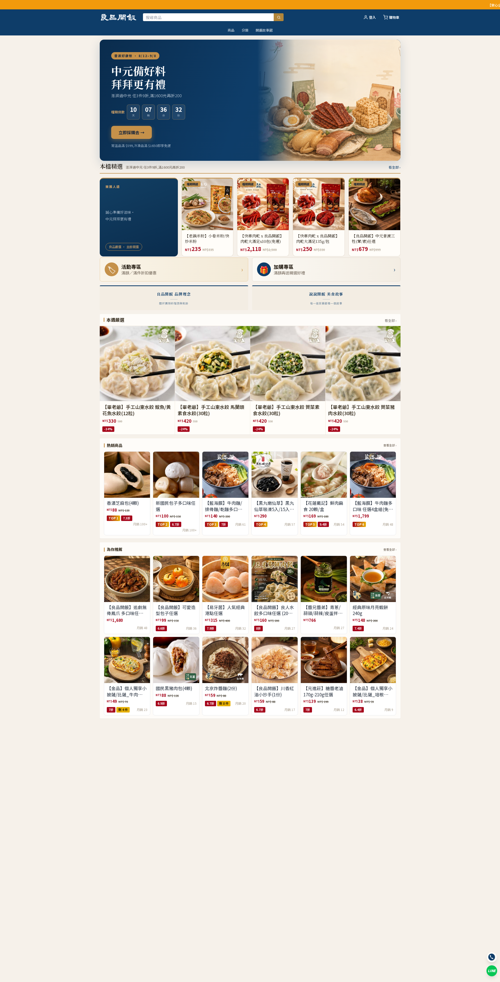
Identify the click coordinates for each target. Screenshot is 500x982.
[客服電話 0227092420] (491, 957)
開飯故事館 (264, 30)
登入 (372, 17)
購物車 (394, 17)
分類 (245, 30)
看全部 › (395, 167)
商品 (231, 30)
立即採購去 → (131, 132)
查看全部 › (389, 445)
